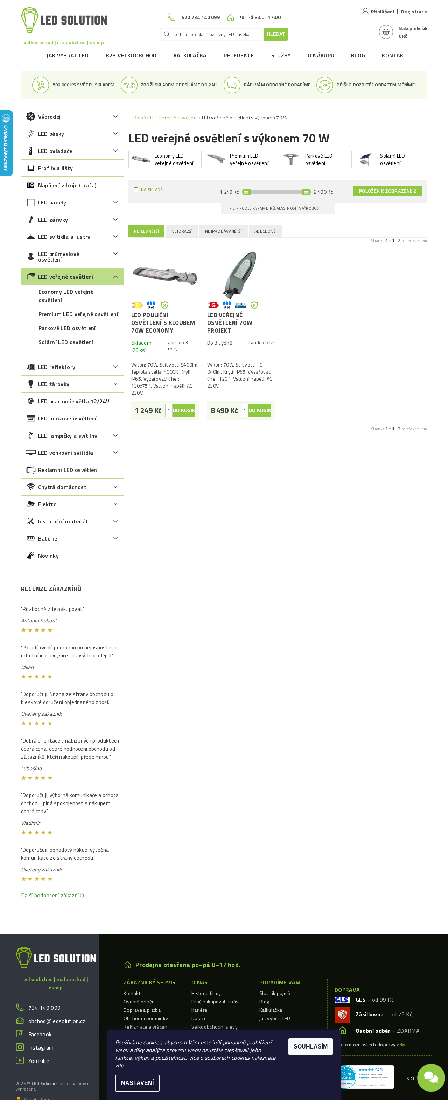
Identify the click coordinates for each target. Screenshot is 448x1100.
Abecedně (265, 231)
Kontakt (394, 55)
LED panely (52, 202)
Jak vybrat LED (68, 55)
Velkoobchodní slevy (214, 1026)
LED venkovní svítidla (65, 452)
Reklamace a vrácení (146, 1026)
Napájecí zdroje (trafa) (67, 185)
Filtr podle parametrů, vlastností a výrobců (274, 208)
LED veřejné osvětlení (65, 276)
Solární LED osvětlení (65, 342)
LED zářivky (53, 219)
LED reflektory (56, 367)
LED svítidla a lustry (64, 236)
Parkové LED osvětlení (67, 328)
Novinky (48, 555)
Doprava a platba (142, 1010)
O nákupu (321, 55)
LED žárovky (54, 384)
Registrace (414, 11)
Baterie (47, 538)
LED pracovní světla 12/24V (74, 401)
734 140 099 (44, 1007)
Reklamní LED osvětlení (68, 470)
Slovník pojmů (274, 993)
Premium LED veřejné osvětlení (78, 314)
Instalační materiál (63, 521)
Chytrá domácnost (62, 487)
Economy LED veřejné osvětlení (65, 295)
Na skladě (152, 189)
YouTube (38, 1061)
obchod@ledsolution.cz (57, 1021)
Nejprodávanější (223, 231)
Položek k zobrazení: (387, 191)
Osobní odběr (139, 1001)
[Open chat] (431, 1075)
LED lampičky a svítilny (67, 435)
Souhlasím (311, 1047)
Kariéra (199, 1010)
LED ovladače (55, 151)
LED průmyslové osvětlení (58, 257)
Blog (358, 55)
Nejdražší (182, 231)
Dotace (199, 1018)
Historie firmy (206, 993)
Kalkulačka (190, 55)
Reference (239, 55)
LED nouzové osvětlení (67, 418)
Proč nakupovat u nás (214, 1001)
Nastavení (137, 1083)
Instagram (41, 1047)
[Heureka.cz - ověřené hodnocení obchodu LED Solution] (363, 1076)
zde (119, 1065)
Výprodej (49, 116)
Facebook (40, 1034)
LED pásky (51, 134)
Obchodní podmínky (146, 1018)
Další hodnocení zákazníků (53, 895)
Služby (281, 55)
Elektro (47, 504)
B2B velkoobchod (131, 55)
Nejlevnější (146, 231)
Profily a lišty (55, 168)
